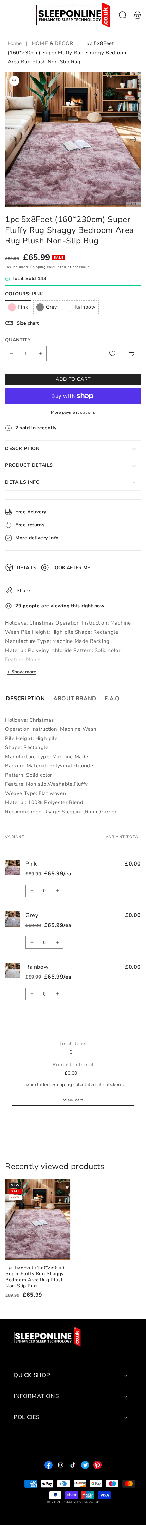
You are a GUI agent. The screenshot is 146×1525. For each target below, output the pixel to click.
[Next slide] (133, 139)
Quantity (18, 340)
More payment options (73, 412)
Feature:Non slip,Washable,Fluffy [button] (46, 784)
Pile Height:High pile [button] (31, 738)
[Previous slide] (12, 139)
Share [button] (23, 590)
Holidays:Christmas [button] (29, 720)
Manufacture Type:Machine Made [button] (46, 756)
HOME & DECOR (52, 43)
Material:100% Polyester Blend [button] (44, 802)
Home (16, 43)
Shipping (38, 267)
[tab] (25, 698)
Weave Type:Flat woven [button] (35, 793)
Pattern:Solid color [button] (28, 774)
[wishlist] (112, 353)
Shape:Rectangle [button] (27, 747)
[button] (8, 14)
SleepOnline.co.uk (81, 1502)
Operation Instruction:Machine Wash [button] (51, 729)
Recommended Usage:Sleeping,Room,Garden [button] (61, 811)
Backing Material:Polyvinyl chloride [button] (49, 765)
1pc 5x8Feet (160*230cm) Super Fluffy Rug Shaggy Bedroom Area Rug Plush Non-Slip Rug (37, 1219)
